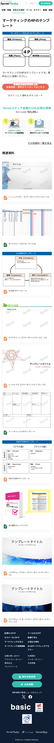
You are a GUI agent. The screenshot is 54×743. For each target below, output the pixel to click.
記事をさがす (10, 633)
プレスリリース (11, 666)
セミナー (37, 9)
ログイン (33, 3)
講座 (50, 9)
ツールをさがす (34, 633)
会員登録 (46, 3)
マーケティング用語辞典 (14, 646)
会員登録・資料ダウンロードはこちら (25, 86)
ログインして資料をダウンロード (25, 95)
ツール (29, 9)
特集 (9, 9)
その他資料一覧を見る (40, 143)
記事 (4, 9)
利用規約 (31, 655)
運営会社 (8, 663)
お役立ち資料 (18, 9)
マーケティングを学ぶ (13, 641)
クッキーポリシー (35, 659)
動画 (45, 9)
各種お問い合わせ (12, 655)
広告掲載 (31, 663)
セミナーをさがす (12, 637)
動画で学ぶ (32, 637)
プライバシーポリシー (13, 659)
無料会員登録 (29, 676)
